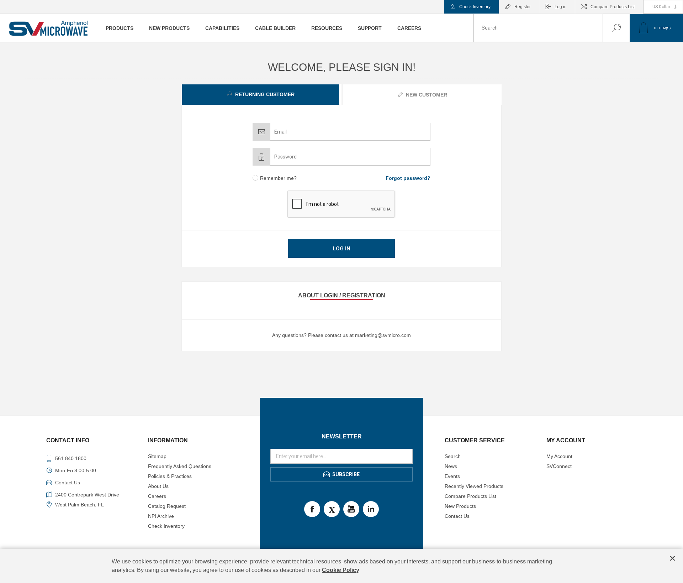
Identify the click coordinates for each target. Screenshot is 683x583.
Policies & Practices (170, 476)
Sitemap (157, 456)
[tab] (261, 94)
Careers (157, 496)
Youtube (351, 509)
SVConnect (559, 466)
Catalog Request (167, 506)
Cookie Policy (340, 570)
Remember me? (278, 178)
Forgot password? (408, 178)
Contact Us (457, 516)
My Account (559, 456)
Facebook (312, 509)
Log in (561, 6)
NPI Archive (161, 516)
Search (609, 28)
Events (452, 476)
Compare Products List (613, 6)
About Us (158, 486)
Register (522, 6)
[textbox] (538, 28)
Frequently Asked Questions (179, 466)
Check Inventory (475, 6)
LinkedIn (371, 509)
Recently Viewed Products (474, 486)
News (451, 466)
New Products (460, 506)
